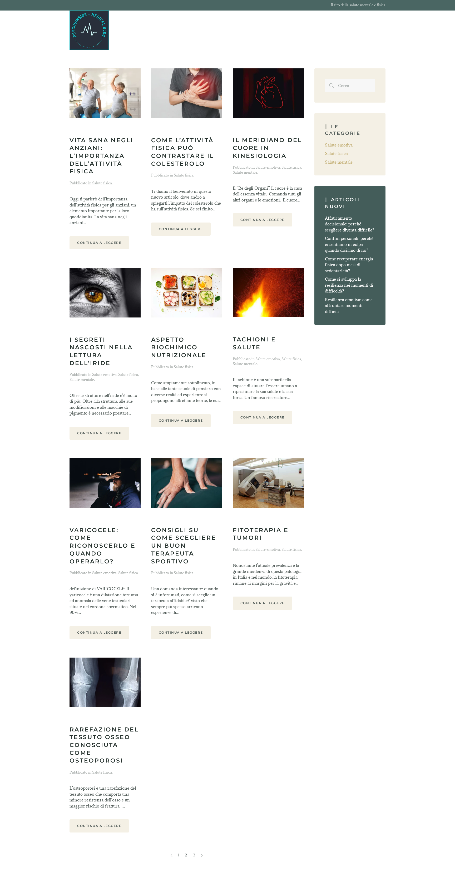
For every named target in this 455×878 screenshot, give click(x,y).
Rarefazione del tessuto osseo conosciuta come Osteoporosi (104, 745)
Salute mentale (245, 172)
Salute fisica (102, 183)
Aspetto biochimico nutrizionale (178, 347)
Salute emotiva (267, 167)
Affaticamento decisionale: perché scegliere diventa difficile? (349, 224)
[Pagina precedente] (171, 855)
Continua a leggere (99, 243)
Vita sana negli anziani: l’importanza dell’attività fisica (101, 156)
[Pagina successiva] (201, 855)
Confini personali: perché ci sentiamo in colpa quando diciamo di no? (349, 244)
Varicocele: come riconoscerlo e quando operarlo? (103, 546)
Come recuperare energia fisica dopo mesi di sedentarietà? (349, 264)
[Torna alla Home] (89, 30)
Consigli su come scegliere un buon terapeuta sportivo (183, 546)
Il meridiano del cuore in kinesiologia (267, 148)
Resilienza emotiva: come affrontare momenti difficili (349, 305)
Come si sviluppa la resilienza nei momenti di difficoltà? (349, 285)
